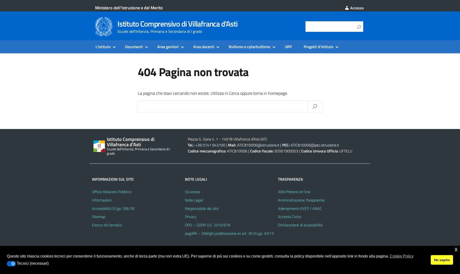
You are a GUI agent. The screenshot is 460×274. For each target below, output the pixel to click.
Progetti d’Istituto (318, 47)
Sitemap (98, 216)
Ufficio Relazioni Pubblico (111, 192)
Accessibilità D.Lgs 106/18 (113, 208)
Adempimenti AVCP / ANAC (300, 208)
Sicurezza (192, 192)
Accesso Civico (289, 216)
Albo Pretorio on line (294, 192)
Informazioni (102, 200)
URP (288, 47)
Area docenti (203, 47)
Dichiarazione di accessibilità (300, 225)
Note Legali (194, 200)
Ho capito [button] (442, 260)
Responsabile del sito (201, 208)
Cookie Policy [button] (402, 256)
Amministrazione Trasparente (301, 200)
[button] (11, 263)
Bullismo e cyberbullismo (249, 47)
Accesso (356, 8)
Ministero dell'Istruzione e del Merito (129, 8)
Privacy (190, 216)
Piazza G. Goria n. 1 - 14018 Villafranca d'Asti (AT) (227, 139)
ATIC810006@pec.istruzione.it (315, 145)
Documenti (134, 47)
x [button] (456, 249)
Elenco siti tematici (107, 225)
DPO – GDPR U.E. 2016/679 (207, 225)
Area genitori (168, 47)
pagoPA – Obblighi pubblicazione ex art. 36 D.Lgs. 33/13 (229, 233)
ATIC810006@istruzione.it (258, 145)
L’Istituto (103, 47)
